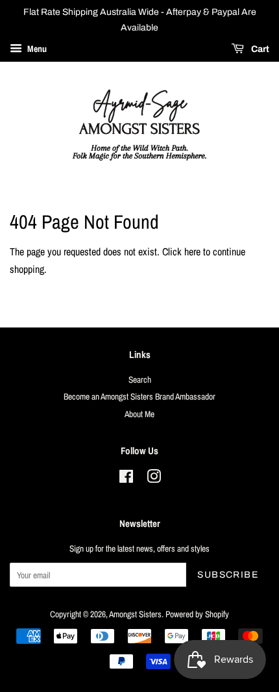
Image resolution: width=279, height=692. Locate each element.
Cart (259, 49)
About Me (139, 414)
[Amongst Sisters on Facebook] (126, 479)
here (192, 251)
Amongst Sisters (135, 614)
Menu (36, 49)
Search (139, 379)
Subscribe (227, 575)
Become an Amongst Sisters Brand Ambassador (139, 396)
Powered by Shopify (197, 614)
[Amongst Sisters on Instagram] (154, 479)
